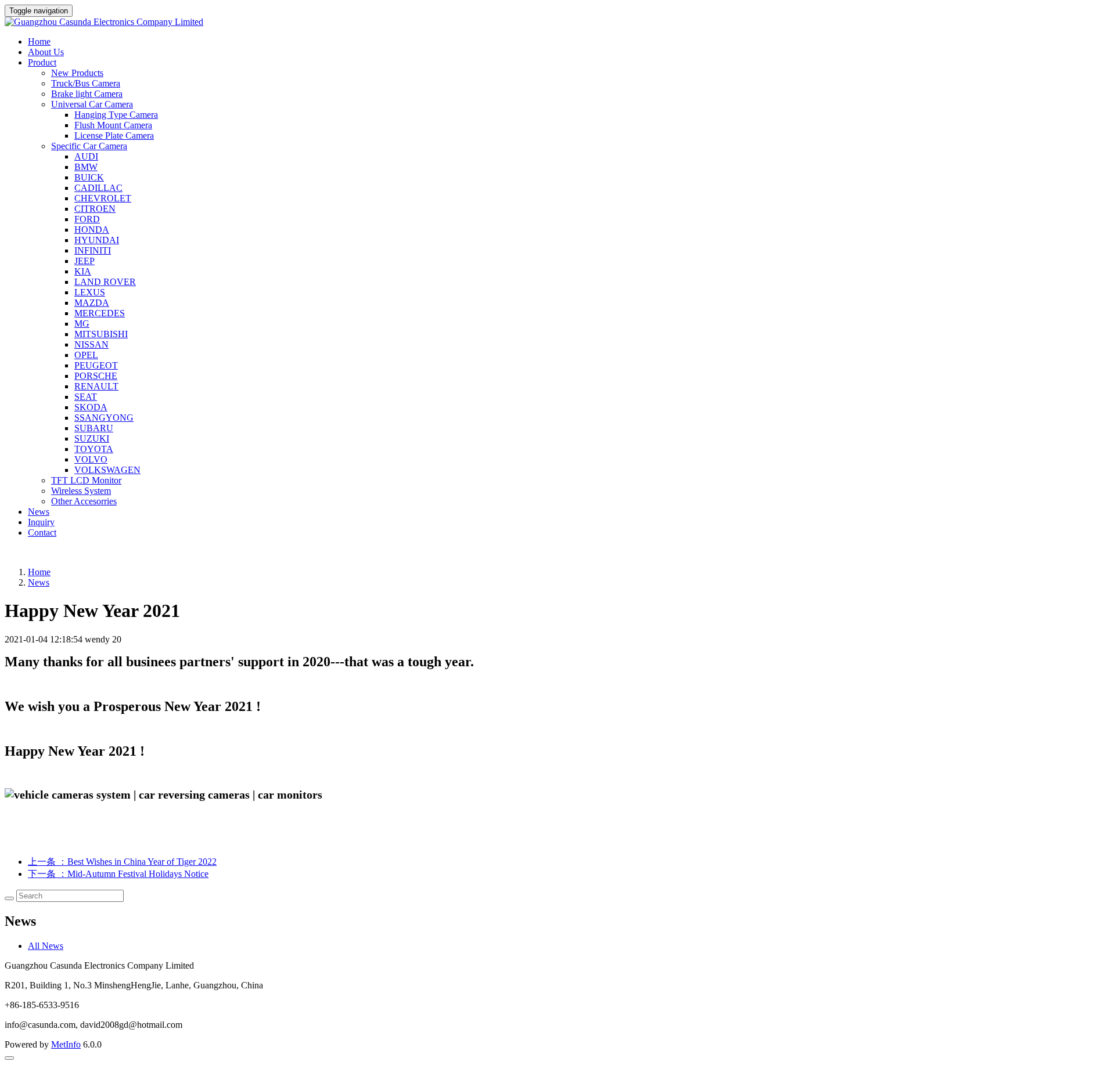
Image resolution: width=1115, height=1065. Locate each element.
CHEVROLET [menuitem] (102, 198)
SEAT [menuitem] (85, 397)
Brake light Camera (87, 94)
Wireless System (81, 491)
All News (45, 946)
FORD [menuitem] (87, 219)
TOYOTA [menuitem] (93, 449)
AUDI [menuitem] (86, 156)
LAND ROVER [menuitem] (105, 282)
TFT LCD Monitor (86, 480)
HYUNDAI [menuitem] (96, 240)
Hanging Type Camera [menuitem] (116, 115)
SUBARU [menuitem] (93, 428)
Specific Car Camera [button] (89, 146)
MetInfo (66, 1044)
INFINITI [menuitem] (92, 250)
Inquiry (41, 522)
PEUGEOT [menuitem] (96, 365)
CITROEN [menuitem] (95, 209)
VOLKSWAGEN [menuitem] (107, 470)
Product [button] (42, 62)
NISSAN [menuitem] (91, 344)
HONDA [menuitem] (91, 229)
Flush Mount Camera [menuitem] (113, 125)
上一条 (122, 862)
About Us (46, 52)
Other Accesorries (84, 501)
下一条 (118, 874)
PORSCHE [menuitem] (95, 376)
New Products (77, 73)
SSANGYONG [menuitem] (104, 418)
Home (39, 41)
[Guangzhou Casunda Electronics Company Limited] (557, 22)
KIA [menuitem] (82, 271)
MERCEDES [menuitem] (99, 313)
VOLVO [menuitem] (90, 459)
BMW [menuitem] (86, 167)
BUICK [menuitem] (89, 177)
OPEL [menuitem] (86, 355)
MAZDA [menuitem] (91, 303)
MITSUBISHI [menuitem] (101, 334)
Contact (42, 532)
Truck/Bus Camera (85, 83)
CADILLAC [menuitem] (98, 188)
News (38, 512)
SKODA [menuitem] (90, 407)
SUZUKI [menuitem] (91, 438)
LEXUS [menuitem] (89, 292)
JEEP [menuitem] (84, 261)
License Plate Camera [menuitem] (114, 135)
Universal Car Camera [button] (92, 104)
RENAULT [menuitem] (96, 386)
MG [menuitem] (81, 323)
